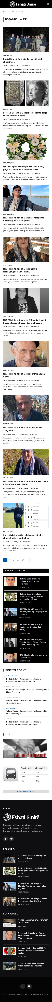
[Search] (48, 4)
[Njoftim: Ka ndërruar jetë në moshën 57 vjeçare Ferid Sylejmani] (10, 581)
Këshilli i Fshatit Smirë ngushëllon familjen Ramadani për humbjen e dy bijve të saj (23, 680)
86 (23, 560)
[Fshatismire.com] (26, 4)
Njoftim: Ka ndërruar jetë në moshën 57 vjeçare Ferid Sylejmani (31, 581)
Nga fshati (21, 571)
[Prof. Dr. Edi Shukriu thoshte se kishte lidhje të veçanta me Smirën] (26, 93)
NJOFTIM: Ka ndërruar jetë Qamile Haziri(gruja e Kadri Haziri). (30, 626)
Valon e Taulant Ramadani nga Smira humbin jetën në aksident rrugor (26, 701)
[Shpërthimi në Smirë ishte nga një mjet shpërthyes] (26, 39)
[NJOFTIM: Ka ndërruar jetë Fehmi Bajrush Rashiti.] (26, 354)
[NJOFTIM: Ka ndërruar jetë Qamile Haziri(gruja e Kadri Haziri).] (26, 249)
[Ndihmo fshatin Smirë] (25, 758)
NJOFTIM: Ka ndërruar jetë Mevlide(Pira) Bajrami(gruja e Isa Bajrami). (33, 611)
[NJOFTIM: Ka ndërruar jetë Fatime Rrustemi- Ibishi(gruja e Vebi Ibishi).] (26, 462)
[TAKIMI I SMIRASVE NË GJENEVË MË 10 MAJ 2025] (9, 923)
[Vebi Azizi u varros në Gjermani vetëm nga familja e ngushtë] (9, 966)
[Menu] (4, 4)
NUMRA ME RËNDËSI (26, 791)
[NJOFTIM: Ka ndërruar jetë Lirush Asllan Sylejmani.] (26, 408)
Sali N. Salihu (11, 676)
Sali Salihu (10, 708)
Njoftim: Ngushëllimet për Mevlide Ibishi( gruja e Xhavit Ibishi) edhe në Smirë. (31, 596)
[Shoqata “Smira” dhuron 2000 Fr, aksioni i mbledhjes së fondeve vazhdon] (9, 951)
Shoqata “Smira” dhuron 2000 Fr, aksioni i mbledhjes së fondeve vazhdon (32, 950)
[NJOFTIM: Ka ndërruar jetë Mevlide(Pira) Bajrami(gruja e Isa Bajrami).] (26, 198)
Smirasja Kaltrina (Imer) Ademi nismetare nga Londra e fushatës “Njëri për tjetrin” (32, 935)
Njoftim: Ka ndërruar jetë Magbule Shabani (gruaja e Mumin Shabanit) (27, 691)
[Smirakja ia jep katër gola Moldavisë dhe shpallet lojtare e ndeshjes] (26, 515)
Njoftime (9, 571)
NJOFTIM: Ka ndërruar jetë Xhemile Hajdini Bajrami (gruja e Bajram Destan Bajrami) (32, 642)
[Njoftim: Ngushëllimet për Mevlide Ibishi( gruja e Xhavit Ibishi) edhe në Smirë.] (26, 147)
